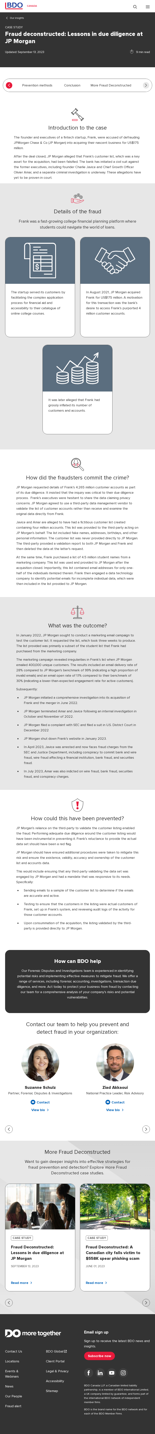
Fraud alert (13, 1406)
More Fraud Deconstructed (111, 85)
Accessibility (55, 1381)
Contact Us (13, 1351)
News (9, 1386)
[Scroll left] (9, 85)
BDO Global (54, 1351)
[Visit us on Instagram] (123, 1373)
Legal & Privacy (57, 1371)
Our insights (17, 18)
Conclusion (72, 85)
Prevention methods (37, 85)
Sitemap (52, 1391)
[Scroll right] (146, 85)
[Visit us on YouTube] (111, 1373)
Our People (13, 1396)
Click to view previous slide (9, 1129)
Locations (12, 1361)
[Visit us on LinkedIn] (100, 1373)
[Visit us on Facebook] (88, 1373)
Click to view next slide (146, 1129)
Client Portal (55, 1361)
